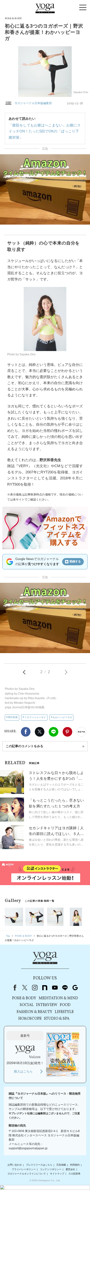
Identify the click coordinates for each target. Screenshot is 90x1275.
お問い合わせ (14, 1165)
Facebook (25, 732)
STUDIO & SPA (56, 1018)
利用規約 (75, 1165)
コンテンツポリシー (50, 1169)
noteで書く (81, 732)
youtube (55, 987)
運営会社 (70, 1169)
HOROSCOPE (30, 1018)
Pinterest (67, 732)
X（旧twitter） (39, 732)
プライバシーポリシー (24, 1169)
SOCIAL (27, 1005)
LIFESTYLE (64, 1012)
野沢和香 (13, 717)
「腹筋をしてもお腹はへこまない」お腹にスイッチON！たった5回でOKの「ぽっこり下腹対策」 (45, 131)
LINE (53, 732)
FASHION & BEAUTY (34, 1012)
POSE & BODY (24, 998)
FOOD (65, 1005)
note (45, 987)
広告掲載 (61, 1165)
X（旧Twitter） (25, 987)
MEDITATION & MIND (58, 998)
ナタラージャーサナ (35, 717)
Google (75, 987)
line (65, 987)
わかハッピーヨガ (62, 717)
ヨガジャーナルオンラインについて (26, 1173)
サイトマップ (57, 1173)
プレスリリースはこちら (39, 1165)
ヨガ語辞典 (74, 1173)
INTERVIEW (46, 1005)
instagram (35, 987)
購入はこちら (23, 1071)
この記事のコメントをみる (24, 746)
